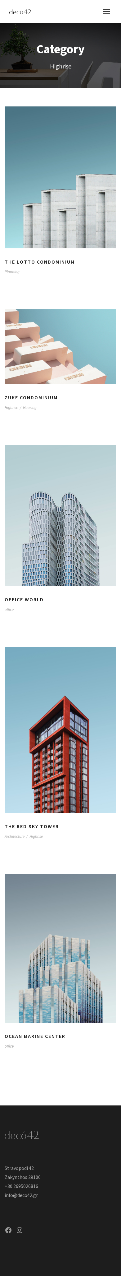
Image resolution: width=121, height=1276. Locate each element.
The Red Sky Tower (32, 826)
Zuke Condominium (31, 397)
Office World (24, 599)
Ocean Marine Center (35, 1036)
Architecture (15, 836)
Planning (12, 272)
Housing (30, 407)
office (9, 609)
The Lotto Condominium (40, 262)
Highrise (11, 407)
